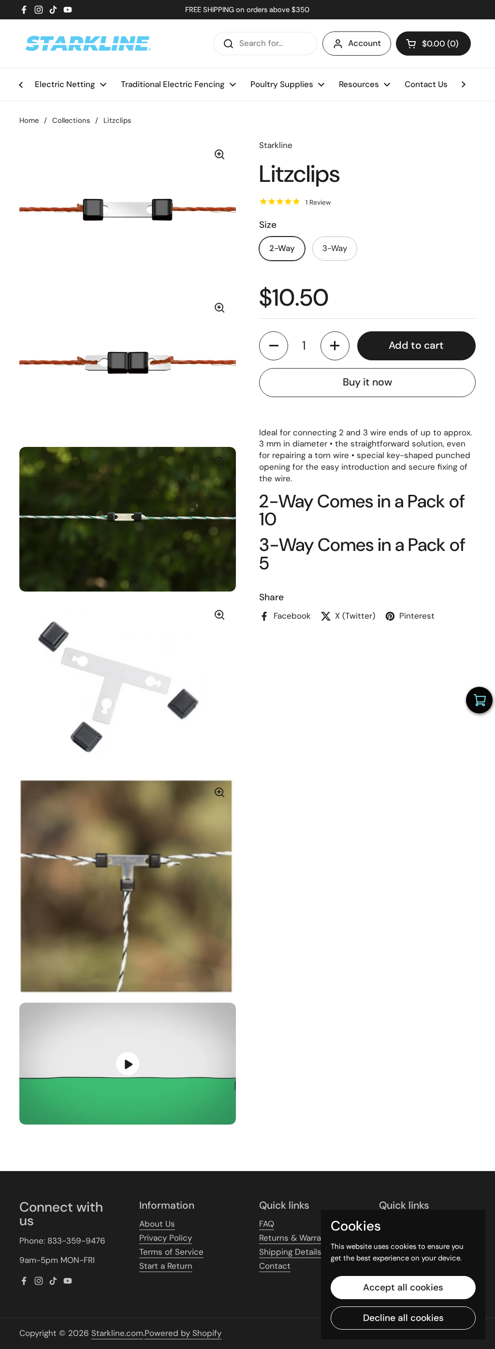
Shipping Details (290, 1251)
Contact (275, 1265)
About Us (157, 1223)
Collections (71, 120)
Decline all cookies (403, 1318)
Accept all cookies (403, 1287)
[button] (433, 43)
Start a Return (165, 1265)
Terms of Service (171, 1251)
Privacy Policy (165, 1237)
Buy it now (367, 382)
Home (29, 120)
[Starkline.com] (87, 43)
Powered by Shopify (183, 1333)
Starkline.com (117, 1333)
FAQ (266, 1223)
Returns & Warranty (296, 1237)
